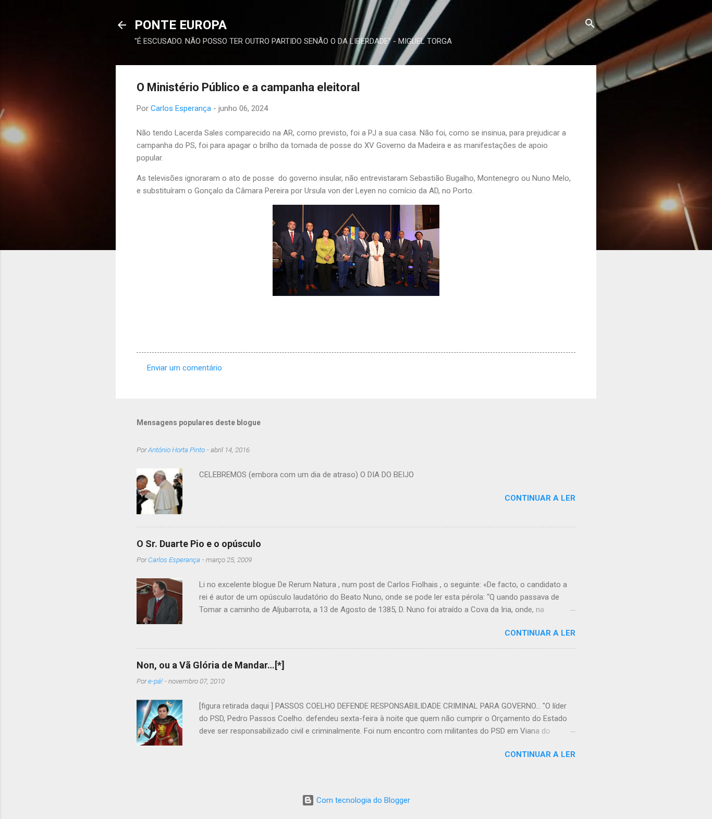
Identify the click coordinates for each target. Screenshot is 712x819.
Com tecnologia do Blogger (362, 800)
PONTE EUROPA (180, 25)
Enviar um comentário (184, 368)
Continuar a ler (540, 498)
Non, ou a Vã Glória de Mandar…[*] (211, 665)
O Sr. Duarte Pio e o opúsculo (199, 543)
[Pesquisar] (590, 24)
